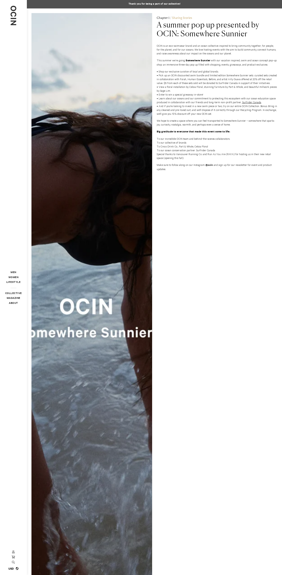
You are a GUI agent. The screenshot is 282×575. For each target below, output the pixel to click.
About (13, 303)
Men (13, 272)
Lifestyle (13, 282)
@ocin (209, 165)
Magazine (13, 298)
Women (13, 277)
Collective (13, 293)
